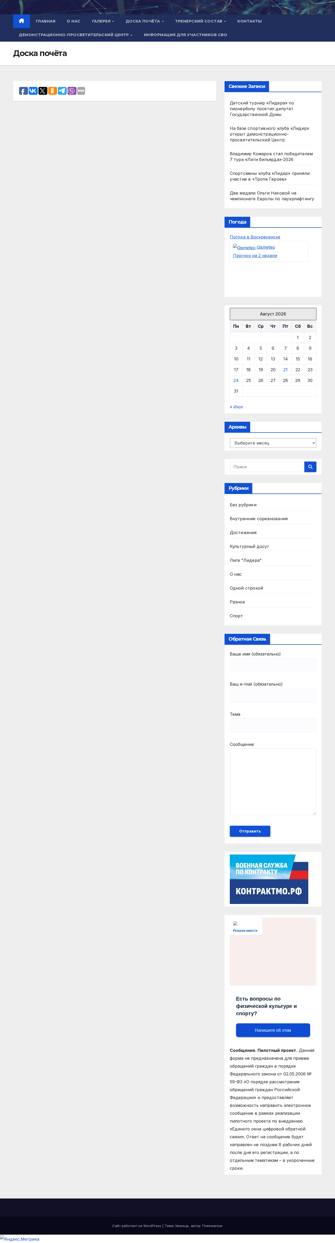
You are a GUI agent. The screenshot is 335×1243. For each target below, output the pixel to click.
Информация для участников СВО (185, 34)
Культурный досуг (249, 546)
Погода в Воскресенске (255, 237)
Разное (237, 601)
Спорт (236, 615)
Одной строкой (246, 588)
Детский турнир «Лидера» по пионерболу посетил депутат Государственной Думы (262, 108)
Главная (45, 21)
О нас (74, 21)
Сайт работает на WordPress (137, 1226)
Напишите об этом (273, 1030)
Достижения (243, 532)
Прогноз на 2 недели (255, 255)
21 (285, 369)
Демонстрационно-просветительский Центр (74, 34)
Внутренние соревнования (259, 518)
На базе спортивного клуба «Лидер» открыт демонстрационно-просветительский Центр (269, 134)
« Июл (236, 406)
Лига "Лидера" (246, 560)
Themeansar (212, 1226)
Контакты (249, 21)
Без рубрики (243, 504)
